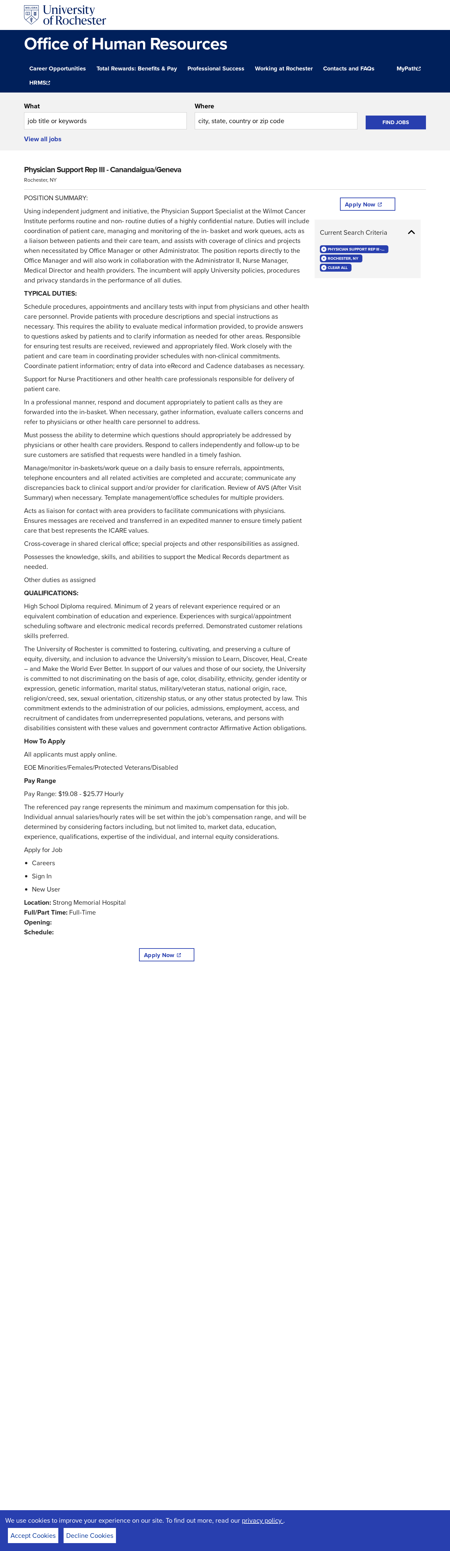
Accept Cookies (33, 1535)
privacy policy (262, 1520)
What (32, 106)
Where (204, 106)
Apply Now (159, 955)
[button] (368, 232)
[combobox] (105, 115)
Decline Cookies (89, 1535)
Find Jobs (395, 122)
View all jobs (43, 139)
